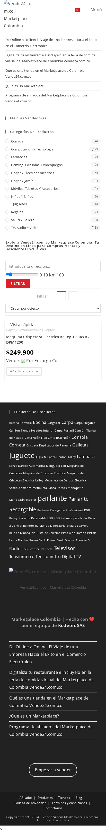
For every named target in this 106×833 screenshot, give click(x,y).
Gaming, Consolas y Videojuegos (37, 165)
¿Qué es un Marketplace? (25, 86)
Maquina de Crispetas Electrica (44, 473)
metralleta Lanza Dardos (50, 488)
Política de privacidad (30, 803)
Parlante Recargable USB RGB (39, 518)
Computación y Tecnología (32, 149)
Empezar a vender (53, 770)
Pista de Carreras (48, 533)
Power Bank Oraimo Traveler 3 (68, 540)
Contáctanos (52, 808)
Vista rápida (21, 324)
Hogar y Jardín (22, 180)
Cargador (54, 423)
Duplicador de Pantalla (55, 445)
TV (78, 556)
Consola (80, 437)
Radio (15, 548)
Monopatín (75, 488)
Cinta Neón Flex (36, 438)
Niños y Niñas (22, 196)
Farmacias (19, 157)
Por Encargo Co (41, 360)
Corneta (17, 445)
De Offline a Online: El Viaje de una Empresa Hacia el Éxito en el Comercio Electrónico (47, 654)
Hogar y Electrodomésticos (32, 173)
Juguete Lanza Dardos (51, 457)
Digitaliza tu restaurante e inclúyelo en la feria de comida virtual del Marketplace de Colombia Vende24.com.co (51, 679)
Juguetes (20, 204)
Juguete (22, 455)
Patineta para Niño (74, 518)
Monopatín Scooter (22, 499)
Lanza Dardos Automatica (27, 466)
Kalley (71, 457)
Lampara (86, 456)
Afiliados (26, 797)
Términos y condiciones (69, 803)
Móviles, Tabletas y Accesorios (35, 188)
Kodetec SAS (71, 625)
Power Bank (37, 540)
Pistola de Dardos (73, 533)
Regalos (17, 212)
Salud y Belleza (23, 220)
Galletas (80, 445)
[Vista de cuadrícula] (61, 295)
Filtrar (18, 283)
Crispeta (32, 445)
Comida (17, 141)
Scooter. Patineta (41, 549)
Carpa (67, 422)
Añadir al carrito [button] (24, 371)
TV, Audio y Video (25, 227)
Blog (78, 797)
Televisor (64, 548)
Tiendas (64, 797)
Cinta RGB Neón (59, 438)
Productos (45, 797)
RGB (25, 549)
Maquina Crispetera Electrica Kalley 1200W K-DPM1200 (47, 339)
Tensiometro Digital (55, 556)
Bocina (40, 422)
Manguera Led (56, 466)
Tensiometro (21, 556)
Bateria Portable (20, 423)
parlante (52, 498)
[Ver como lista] (72, 295)
